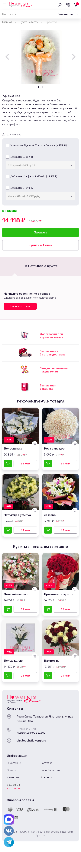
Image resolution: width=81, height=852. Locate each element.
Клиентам (13, 777)
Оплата (11, 770)
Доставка (46, 763)
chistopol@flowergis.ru (31, 740)
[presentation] (7, 56)
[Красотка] (40, 57)
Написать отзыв (20, 306)
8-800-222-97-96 (31, 733)
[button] (38, 87)
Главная (7, 22)
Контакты (46, 777)
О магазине (14, 763)
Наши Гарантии (50, 770)
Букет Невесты (29, 22)
